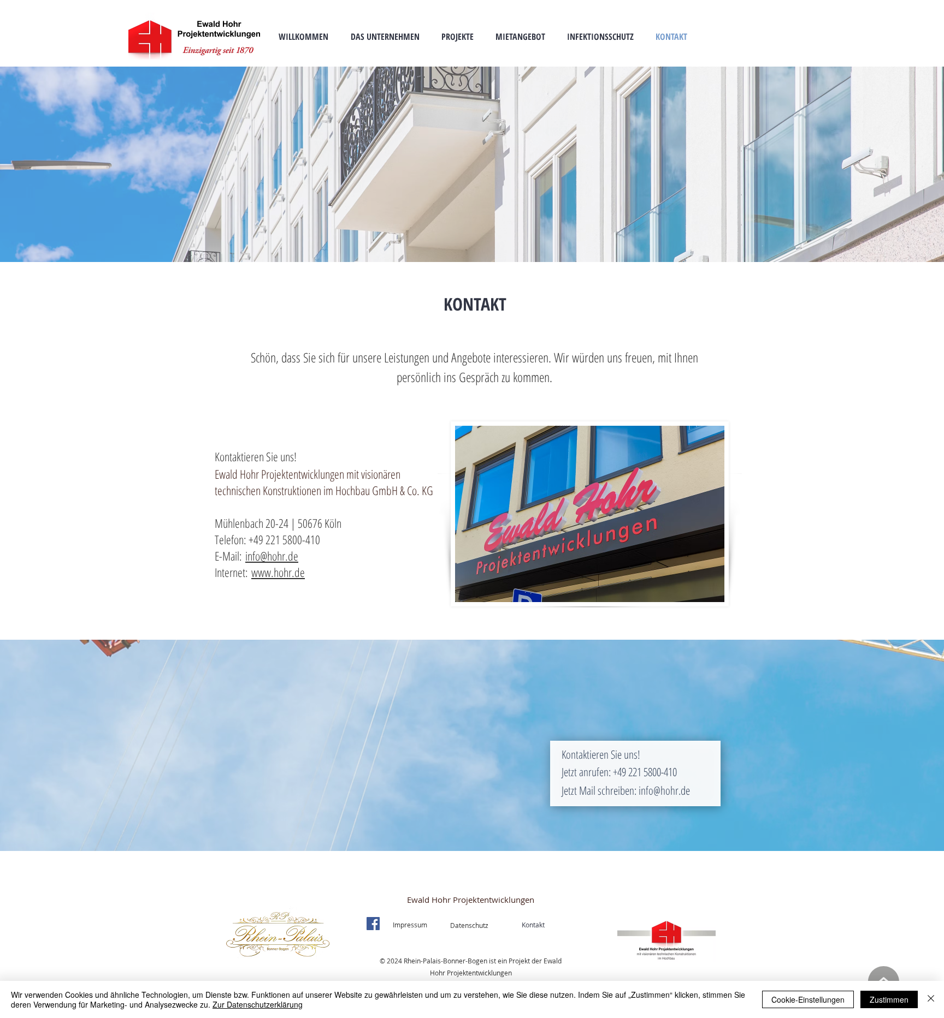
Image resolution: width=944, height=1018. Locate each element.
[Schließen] (930, 999)
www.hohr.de (278, 572)
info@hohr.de (271, 555)
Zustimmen (889, 999)
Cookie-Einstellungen (808, 999)
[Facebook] (373, 923)
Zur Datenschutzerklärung (258, 1004)
